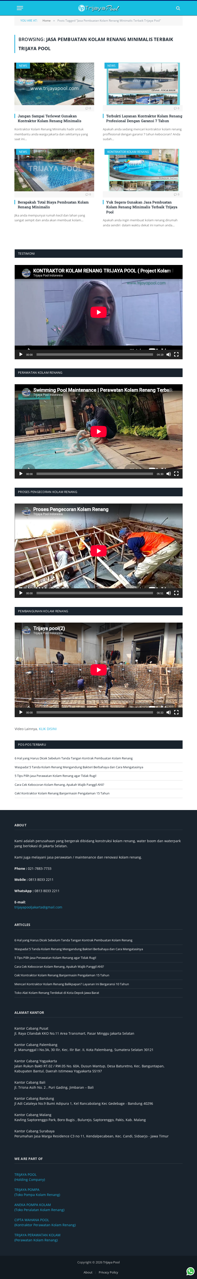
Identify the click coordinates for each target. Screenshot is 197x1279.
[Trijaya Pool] (99, 8)
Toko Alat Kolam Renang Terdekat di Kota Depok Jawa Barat (56, 993)
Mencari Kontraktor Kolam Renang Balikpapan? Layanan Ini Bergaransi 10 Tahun (71, 984)
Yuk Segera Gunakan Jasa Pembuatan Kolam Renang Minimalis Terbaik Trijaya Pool (141, 207)
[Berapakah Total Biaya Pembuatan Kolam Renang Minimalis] (54, 170)
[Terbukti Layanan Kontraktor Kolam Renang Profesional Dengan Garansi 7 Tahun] (143, 84)
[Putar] (20, 354)
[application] (99, 312)
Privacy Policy (108, 1272)
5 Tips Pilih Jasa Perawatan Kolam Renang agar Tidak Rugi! (55, 776)
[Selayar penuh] (176, 354)
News (23, 66)
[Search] (177, 8)
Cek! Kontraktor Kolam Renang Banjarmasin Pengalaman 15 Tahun (62, 793)
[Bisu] (168, 354)
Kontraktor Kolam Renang (128, 152)
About (88, 1272)
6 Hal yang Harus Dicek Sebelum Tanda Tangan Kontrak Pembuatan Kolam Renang (74, 758)
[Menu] (20, 8)
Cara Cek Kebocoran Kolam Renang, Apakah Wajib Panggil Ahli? (59, 784)
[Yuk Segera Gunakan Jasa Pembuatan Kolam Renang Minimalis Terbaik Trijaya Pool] (143, 170)
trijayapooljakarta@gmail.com (38, 907)
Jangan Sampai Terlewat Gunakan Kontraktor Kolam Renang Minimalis (49, 118)
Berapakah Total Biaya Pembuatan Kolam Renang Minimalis (53, 204)
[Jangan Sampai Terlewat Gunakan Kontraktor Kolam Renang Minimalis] (54, 84)
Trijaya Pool (111, 1262)
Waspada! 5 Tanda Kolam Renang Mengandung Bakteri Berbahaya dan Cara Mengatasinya (79, 767)
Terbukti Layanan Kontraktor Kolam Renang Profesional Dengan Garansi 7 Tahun (144, 118)
